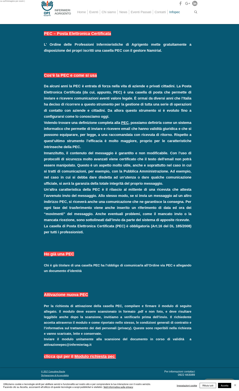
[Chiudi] (235, 385)
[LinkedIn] (194, 3)
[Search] (195, 12)
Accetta (224, 385)
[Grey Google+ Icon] (187, 3)
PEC (77, 86)
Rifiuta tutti (207, 385)
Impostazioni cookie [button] (187, 385)
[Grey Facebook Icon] (180, 3)
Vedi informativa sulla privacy (118, 387)
